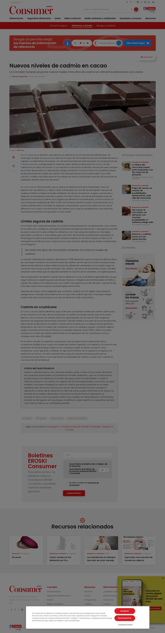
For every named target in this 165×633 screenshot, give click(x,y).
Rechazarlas (124, 618)
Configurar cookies (125, 624)
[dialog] (88, 617)
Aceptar (124, 611)
